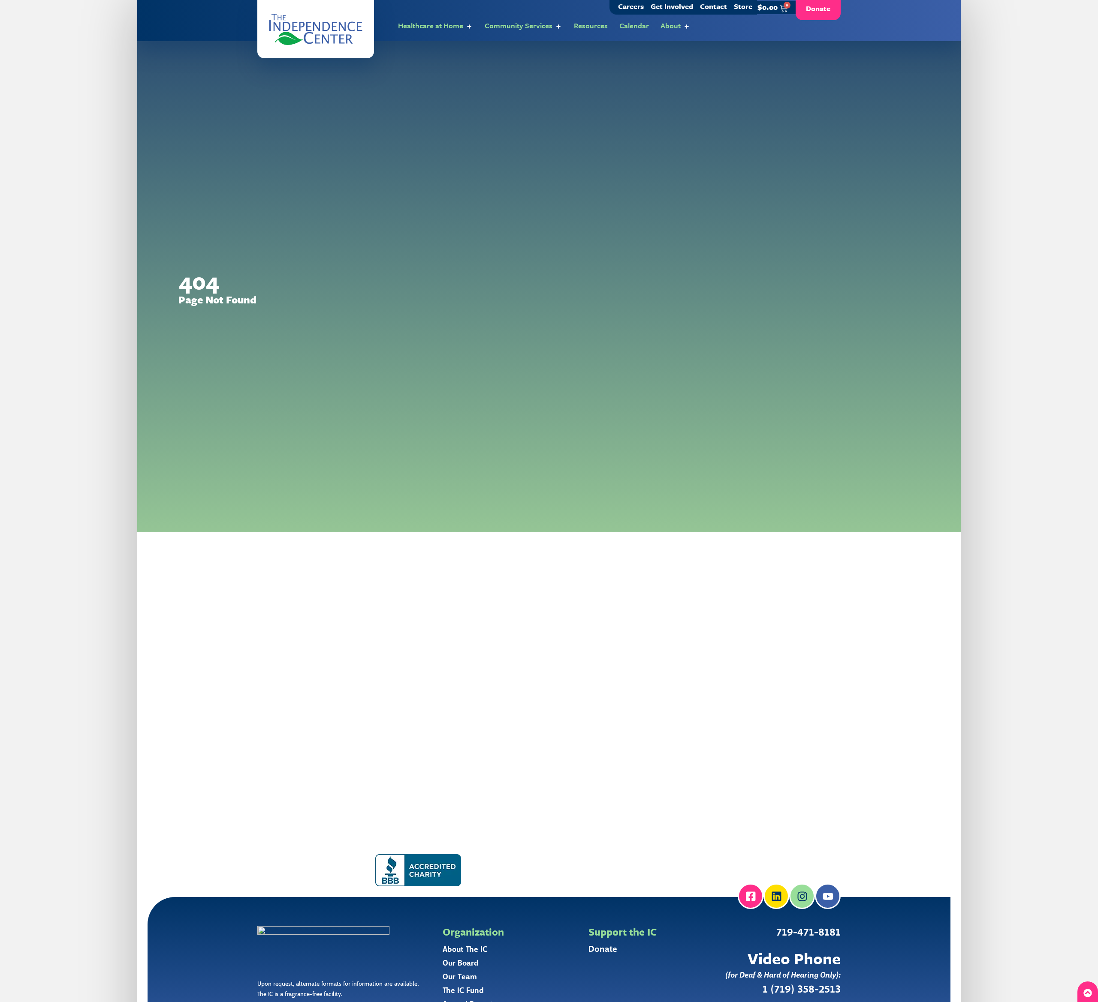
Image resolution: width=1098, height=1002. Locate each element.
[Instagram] (802, 896)
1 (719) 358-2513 (802, 989)
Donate (602, 949)
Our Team (460, 976)
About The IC (465, 949)
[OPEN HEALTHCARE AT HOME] (469, 27)
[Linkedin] (776, 896)
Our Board (461, 963)
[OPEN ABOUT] (687, 27)
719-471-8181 (808, 932)
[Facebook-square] (750, 896)
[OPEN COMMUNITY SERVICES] (558, 27)
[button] (315, 29)
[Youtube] (828, 896)
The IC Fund (463, 990)
